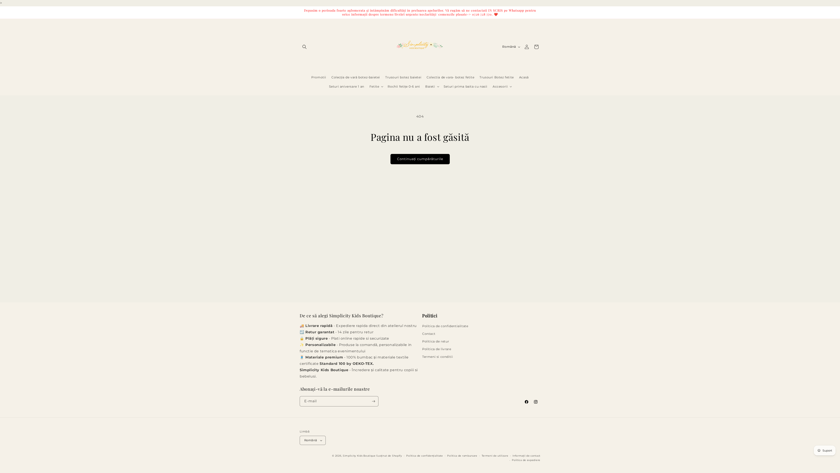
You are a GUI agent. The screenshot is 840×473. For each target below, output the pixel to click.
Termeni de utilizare (495, 455)
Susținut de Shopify (389, 455)
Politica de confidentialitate (445, 326)
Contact (428, 334)
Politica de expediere (526, 460)
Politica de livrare (436, 349)
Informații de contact (526, 455)
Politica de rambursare (462, 455)
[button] (304, 47)
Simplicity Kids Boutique (359, 455)
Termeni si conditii (437, 357)
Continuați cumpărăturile (420, 159)
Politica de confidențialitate (424, 455)
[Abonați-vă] (373, 401)
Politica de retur (435, 341)
